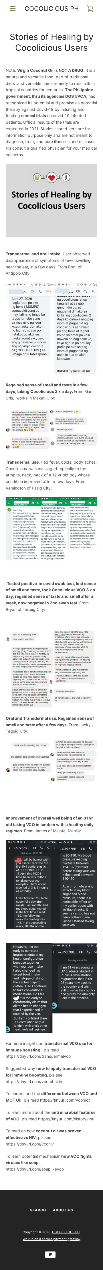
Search (38, 1210)
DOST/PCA (75, 96)
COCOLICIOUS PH (52, 8)
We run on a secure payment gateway (51, 1239)
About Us (63, 1210)
